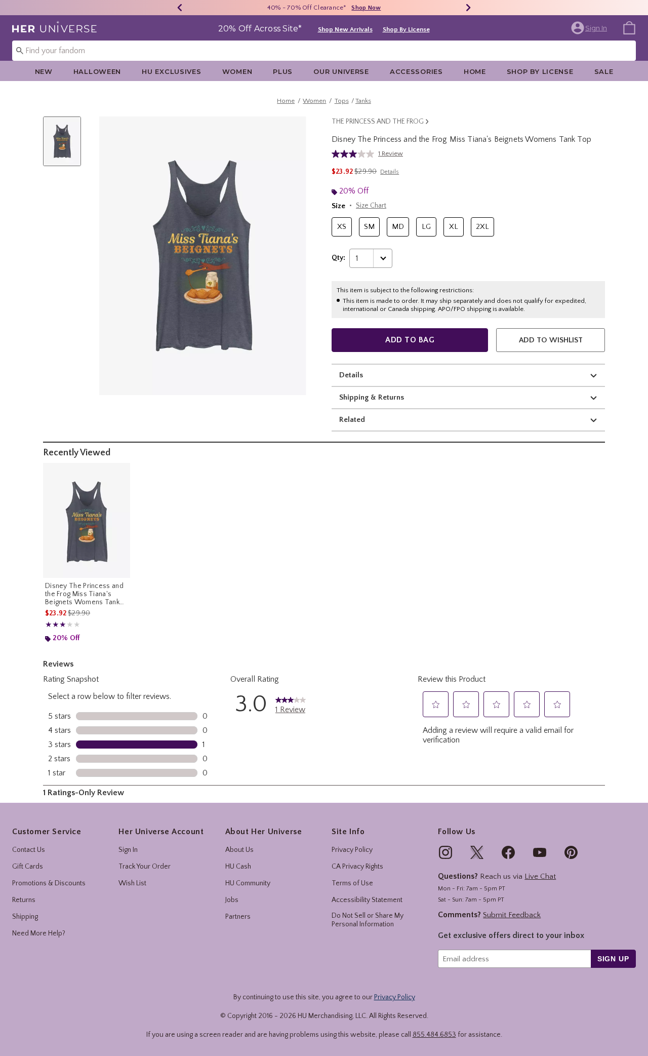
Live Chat (540, 876)
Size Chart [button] (371, 206)
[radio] (342, 227)
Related (352, 419)
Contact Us (28, 850)
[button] (590, 27)
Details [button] (389, 172)
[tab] (66, 146)
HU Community (247, 883)
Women (237, 71)
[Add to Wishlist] (120, 473)
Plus (283, 71)
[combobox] (324, 51)
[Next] (468, 8)
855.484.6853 (434, 1035)
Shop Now (366, 8)
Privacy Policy (352, 850)
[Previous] (179, 8)
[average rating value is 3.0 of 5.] (355, 154)
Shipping (25, 917)
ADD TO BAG (409, 339)
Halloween (97, 71)
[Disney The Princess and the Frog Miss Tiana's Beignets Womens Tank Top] (86, 520)
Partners (238, 917)
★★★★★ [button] (55, 625)
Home (475, 71)
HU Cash (238, 867)
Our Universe (341, 71)
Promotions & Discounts (49, 883)
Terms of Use (352, 883)
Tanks (363, 100)
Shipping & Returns (371, 397)
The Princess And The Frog (378, 122)
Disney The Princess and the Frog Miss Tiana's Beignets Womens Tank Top (84, 594)
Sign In (128, 850)
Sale (604, 71)
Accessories (416, 71)
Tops (342, 100)
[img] (445, 852)
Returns (23, 900)
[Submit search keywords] (19, 50)
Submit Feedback (512, 915)
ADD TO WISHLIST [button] (551, 340)
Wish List (132, 883)
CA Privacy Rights (357, 867)
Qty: (338, 258)
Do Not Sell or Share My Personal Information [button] (367, 920)
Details (351, 375)
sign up (613, 959)
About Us (239, 850)
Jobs (231, 900)
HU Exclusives (171, 71)
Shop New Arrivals (345, 29)
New (44, 71)
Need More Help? (38, 933)
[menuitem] (629, 27)
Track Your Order (144, 867)
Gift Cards (27, 867)
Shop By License (406, 29)
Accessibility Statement (367, 900)
